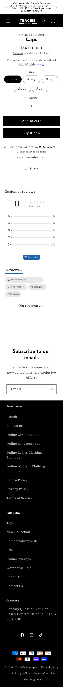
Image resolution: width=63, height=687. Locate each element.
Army (31, 79)
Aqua (22, 88)
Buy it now (31, 133)
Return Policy (17, 480)
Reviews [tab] (14, 270)
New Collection (18, 532)
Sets (9, 550)
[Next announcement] (56, 7)
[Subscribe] (51, 389)
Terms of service (44, 673)
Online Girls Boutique (23, 434)
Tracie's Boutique (26, 667)
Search (11, 416)
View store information (31, 157)
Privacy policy (21, 673)
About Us (13, 577)
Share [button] (33, 168)
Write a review (32, 257)
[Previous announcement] (6, 7)
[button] (8, 20)
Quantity (31, 98)
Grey (50, 79)
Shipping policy (33, 679)
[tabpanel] (31, 309)
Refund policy (49, 667)
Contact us (14, 425)
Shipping (18, 53)
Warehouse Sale (18, 568)
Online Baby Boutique (23, 443)
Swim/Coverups (18, 559)
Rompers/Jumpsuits (22, 541)
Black (12, 79)
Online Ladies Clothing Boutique (24, 455)
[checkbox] (13, 294)
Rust (40, 88)
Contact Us (14, 586)
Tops (10, 523)
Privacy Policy (17, 489)
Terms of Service (19, 498)
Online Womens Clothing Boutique (25, 469)
